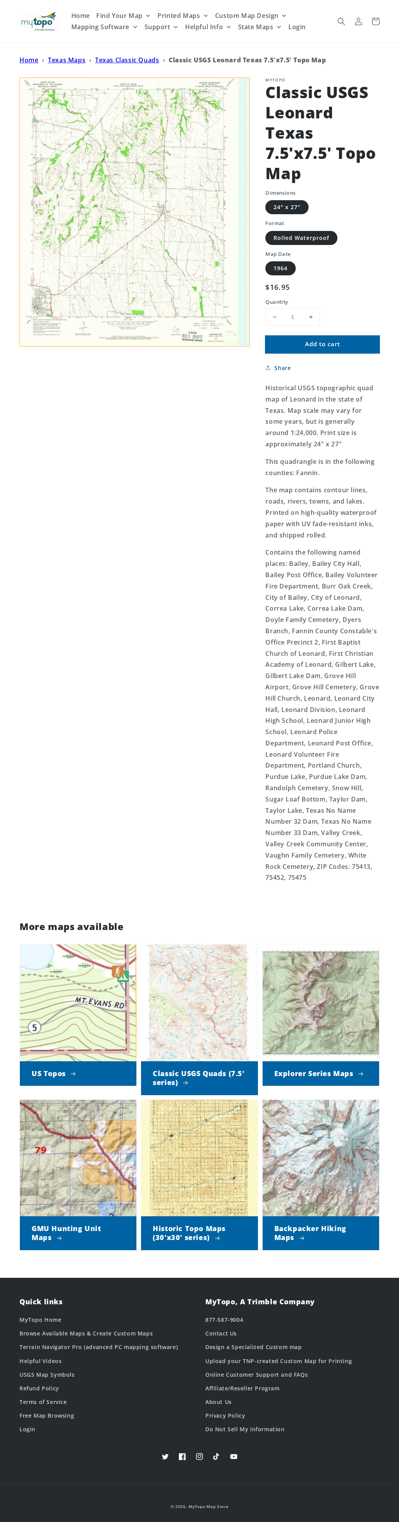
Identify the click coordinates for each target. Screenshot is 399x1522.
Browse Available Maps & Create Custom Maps (86, 1333)
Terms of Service (43, 1402)
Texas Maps (66, 60)
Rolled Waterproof (301, 237)
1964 (281, 268)
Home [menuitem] (80, 15)
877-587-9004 (224, 1319)
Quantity (276, 301)
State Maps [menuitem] (256, 27)
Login (27, 1429)
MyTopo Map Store (208, 1506)
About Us (218, 1402)
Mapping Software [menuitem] (100, 27)
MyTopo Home (40, 1319)
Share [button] (282, 368)
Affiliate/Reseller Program (242, 1388)
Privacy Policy (225, 1415)
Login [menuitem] (297, 27)
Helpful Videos (40, 1361)
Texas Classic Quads (127, 60)
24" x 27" (287, 207)
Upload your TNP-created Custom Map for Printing (278, 1361)
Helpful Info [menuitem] (204, 27)
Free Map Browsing (46, 1415)
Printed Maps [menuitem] (178, 15)
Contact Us (221, 1333)
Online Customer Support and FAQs (256, 1374)
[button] (341, 21)
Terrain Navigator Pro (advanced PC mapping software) (98, 1347)
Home (28, 60)
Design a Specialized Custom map (253, 1347)
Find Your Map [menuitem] (119, 15)
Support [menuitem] (157, 27)
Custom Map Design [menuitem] (247, 15)
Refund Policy (39, 1388)
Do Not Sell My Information (245, 1429)
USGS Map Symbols (47, 1374)
